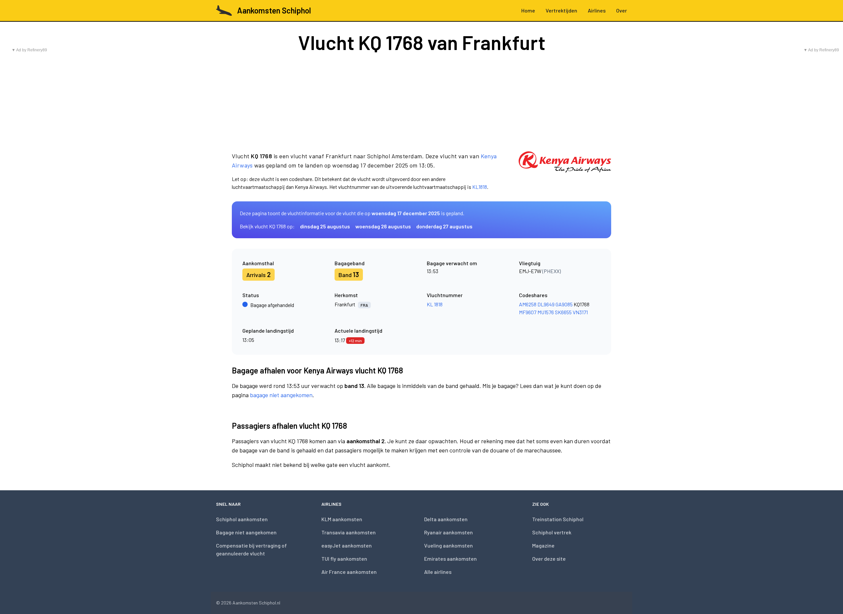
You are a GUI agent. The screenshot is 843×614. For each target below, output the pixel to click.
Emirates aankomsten (450, 558)
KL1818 (479, 187)
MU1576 (545, 312)
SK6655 (563, 312)
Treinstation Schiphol (558, 519)
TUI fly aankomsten (344, 558)
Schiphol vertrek (551, 532)
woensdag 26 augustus (383, 226)
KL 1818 (435, 304)
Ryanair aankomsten (448, 532)
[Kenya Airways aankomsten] (565, 171)
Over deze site (549, 558)
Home (528, 10)
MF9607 (527, 312)
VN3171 (580, 312)
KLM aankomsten (341, 519)
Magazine (543, 545)
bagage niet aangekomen (281, 394)
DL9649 (546, 304)
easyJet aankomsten (346, 545)
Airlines (597, 10)
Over (621, 10)
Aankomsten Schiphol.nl (256, 602)
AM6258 (527, 304)
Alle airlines (437, 572)
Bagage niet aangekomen (246, 532)
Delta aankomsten (446, 519)
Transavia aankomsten (348, 532)
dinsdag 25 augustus (325, 226)
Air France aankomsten (349, 572)
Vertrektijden (561, 10)
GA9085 (564, 304)
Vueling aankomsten (448, 545)
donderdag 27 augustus (444, 226)
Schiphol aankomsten (242, 519)
